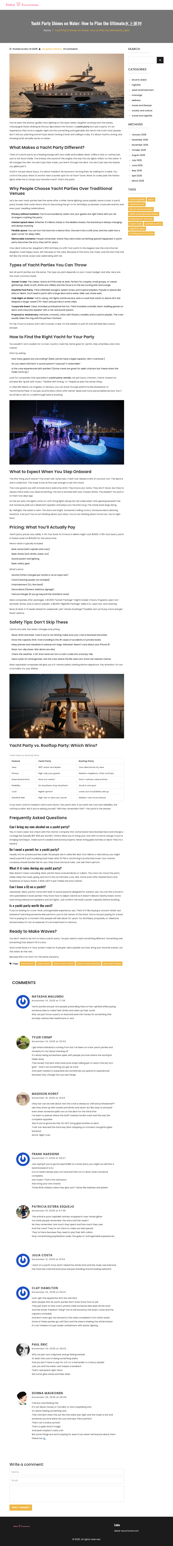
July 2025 (137, 160)
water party (43, 963)
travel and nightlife (142, 116)
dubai (151, 199)
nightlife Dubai (137, 228)
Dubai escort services (140, 218)
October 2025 (139, 150)
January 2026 (139, 134)
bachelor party (153, 223)
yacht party (27, 963)
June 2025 (137, 165)
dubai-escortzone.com (126, 1530)
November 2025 (140, 145)
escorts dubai (139, 80)
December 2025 (140, 140)
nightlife (136, 85)
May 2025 (137, 170)
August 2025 (138, 155)
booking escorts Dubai (141, 233)
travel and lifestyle (142, 105)
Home (47, 30)
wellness (136, 100)
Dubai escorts (136, 204)
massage (137, 95)
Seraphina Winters (52, 49)
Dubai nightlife (137, 199)
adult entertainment (143, 90)
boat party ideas (112, 963)
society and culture (142, 110)
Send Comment (21, 1507)
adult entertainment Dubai (143, 214)
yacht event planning (88, 963)
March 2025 (138, 181)
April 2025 (137, 176)
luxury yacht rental (64, 963)
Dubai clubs (135, 223)
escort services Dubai (140, 209)
